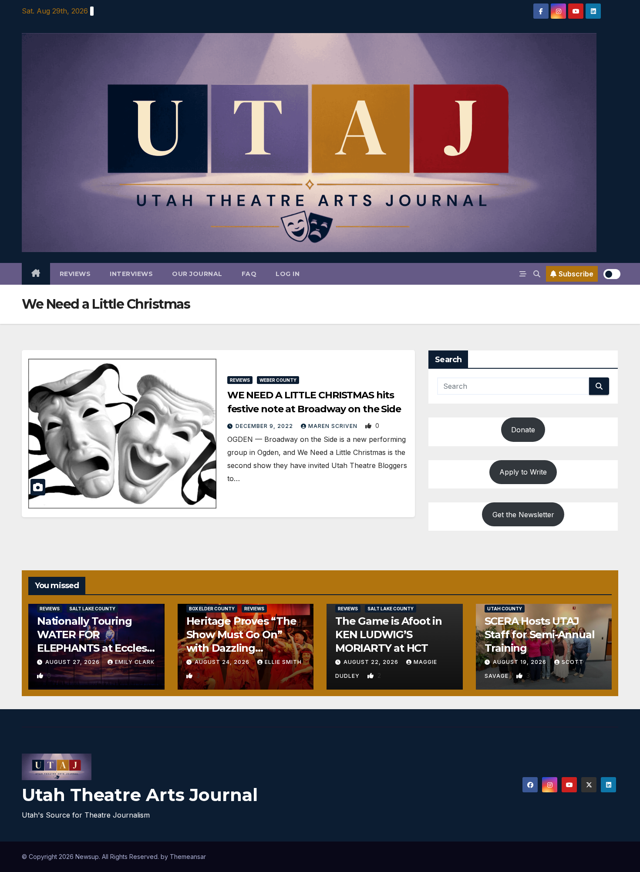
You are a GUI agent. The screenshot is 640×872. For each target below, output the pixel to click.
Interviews (131, 274)
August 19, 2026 (520, 662)
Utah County (504, 608)
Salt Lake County (92, 608)
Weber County (277, 380)
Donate (523, 429)
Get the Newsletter (523, 514)
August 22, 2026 (372, 662)
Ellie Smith (283, 662)
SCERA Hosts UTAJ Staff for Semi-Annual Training (540, 634)
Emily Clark (135, 662)
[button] (536, 273)
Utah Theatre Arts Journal (140, 794)
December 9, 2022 (265, 426)
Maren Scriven (333, 426)
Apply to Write (523, 472)
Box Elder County (212, 608)
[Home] (36, 274)
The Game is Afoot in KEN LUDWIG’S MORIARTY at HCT (388, 634)
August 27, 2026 (73, 662)
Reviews (75, 274)
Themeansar (188, 856)
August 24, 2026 (223, 662)
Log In (288, 274)
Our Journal (197, 274)
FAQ (249, 274)
